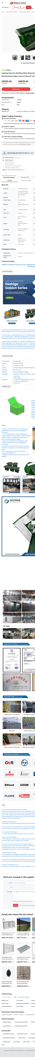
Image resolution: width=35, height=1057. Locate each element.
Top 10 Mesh (16, 1041)
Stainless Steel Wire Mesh (22, 1003)
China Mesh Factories (8, 1034)
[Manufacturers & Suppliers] (17, 2)
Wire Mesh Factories (22, 1034)
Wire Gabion (32, 1038)
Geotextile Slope (7, 1026)
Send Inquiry (16, 89)
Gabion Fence (21, 1038)
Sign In (4, 170)
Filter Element (19, 1006)
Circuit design (19, 1000)
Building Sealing (7, 1022)
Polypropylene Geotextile (20, 1026)
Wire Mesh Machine (6, 1006)
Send (15, 905)
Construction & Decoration (12, 12)
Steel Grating (5, 1003)
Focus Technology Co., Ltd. (21, 1050)
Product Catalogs (24, 997)
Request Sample (30, 93)
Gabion (33, 1000)
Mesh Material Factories (9, 1038)
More (3, 1045)
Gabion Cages (6, 1041)
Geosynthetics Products (24, 12)
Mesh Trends (26, 1041)
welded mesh (5, 1000)
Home (3, 12)
